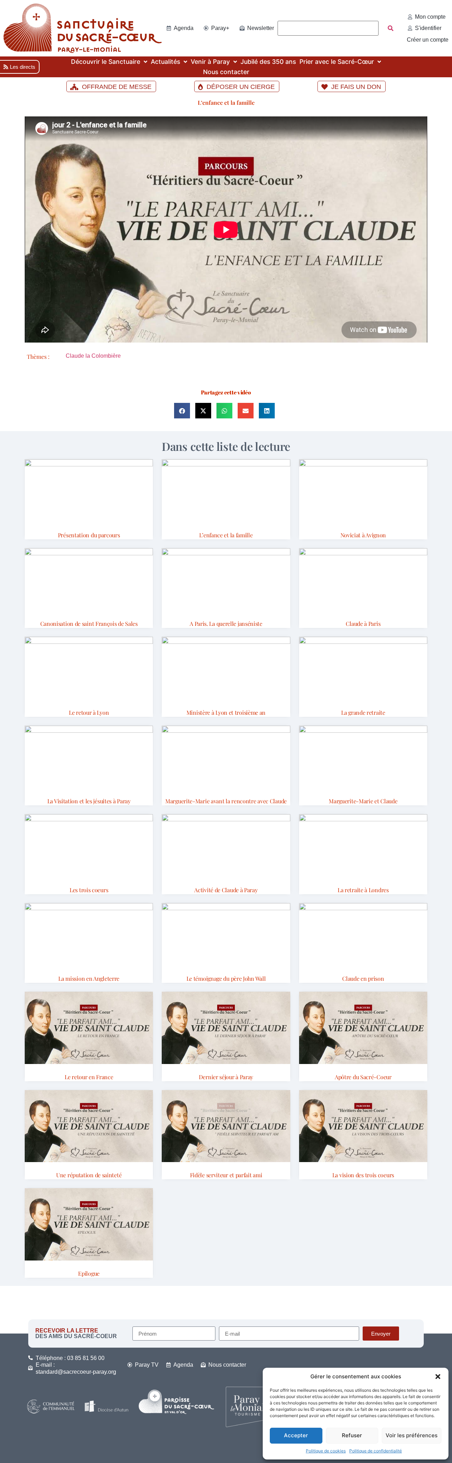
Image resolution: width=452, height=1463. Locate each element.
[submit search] (390, 28)
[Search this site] (328, 28)
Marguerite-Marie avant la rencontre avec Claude (226, 801)
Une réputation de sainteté (88, 1175)
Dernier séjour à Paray (226, 1077)
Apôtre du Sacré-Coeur (363, 1077)
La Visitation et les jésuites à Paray (89, 801)
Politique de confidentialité (375, 1450)
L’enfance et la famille (226, 102)
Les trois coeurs (89, 890)
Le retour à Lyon (89, 712)
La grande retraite (363, 712)
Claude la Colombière (93, 356)
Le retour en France (89, 1077)
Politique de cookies (326, 1450)
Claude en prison (363, 978)
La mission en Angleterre (88, 978)
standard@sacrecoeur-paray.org (76, 1372)
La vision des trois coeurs (363, 1175)
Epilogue (89, 1273)
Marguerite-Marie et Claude (363, 801)
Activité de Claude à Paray (225, 890)
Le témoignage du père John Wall (226, 978)
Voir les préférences (412, 1435)
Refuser (352, 1435)
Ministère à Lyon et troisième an (226, 712)
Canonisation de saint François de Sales (89, 623)
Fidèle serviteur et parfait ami (226, 1175)
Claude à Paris (363, 623)
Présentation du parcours (89, 535)
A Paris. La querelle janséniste (226, 623)
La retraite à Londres (363, 890)
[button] (437, 1376)
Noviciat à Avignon (363, 535)
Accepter (296, 1435)
